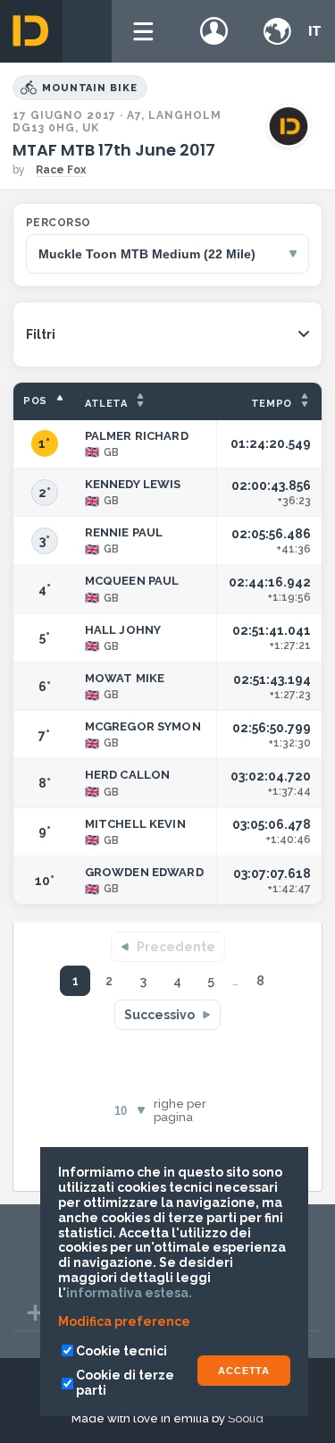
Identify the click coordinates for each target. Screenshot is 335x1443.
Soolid (246, 1418)
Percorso (58, 222)
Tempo (271, 403)
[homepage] (31, 31)
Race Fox (61, 170)
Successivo (159, 1015)
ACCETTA (244, 1370)
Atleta (106, 403)
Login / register (214, 31)
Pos (35, 401)
